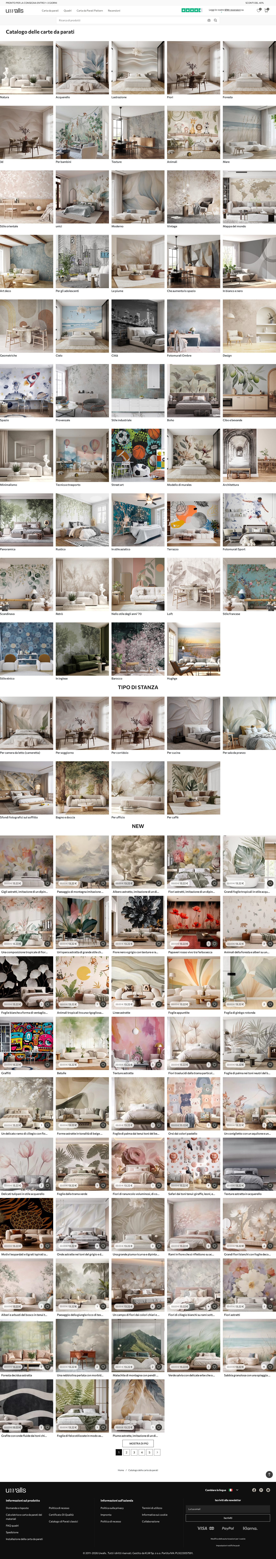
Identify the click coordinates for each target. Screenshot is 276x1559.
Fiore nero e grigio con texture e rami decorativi (136, 952)
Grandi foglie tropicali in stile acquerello (247, 891)
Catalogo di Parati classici (63, 1521)
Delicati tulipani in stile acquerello (22, 1194)
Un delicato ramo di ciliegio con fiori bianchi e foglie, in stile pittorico (24, 1133)
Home (121, 1470)
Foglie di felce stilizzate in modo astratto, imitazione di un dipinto (80, 1435)
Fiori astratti (232, 1314)
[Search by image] (209, 20)
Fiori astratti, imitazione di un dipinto (191, 891)
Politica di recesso (59, 1507)
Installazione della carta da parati (24, 1538)
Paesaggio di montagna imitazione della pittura (80, 891)
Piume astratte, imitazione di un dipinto (136, 1435)
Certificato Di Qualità (61, 1514)
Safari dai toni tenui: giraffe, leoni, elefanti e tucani (191, 1194)
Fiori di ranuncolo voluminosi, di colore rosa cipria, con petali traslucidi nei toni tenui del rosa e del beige (136, 1194)
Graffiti (6, 1073)
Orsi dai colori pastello (182, 1133)
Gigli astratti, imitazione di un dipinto (24, 891)
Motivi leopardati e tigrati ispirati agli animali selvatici (24, 1254)
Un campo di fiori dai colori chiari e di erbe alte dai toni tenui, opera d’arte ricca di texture (136, 1314)
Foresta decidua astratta (16, 1375)
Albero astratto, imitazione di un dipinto (136, 891)
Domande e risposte (17, 1507)
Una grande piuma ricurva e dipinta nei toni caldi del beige (136, 1254)
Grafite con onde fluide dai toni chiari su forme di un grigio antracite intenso (24, 1435)
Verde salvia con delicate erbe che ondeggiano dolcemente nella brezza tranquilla (191, 1375)
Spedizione (12, 1532)
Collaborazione (150, 1521)
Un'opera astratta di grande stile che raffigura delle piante (80, 952)
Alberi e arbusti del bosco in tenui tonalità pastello (24, 1314)
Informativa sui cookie (154, 1514)
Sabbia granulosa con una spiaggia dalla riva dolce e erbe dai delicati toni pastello (247, 1375)
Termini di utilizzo (152, 1507)
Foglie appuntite (178, 1012)
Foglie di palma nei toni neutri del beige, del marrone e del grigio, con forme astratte (247, 1073)
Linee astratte (121, 1012)
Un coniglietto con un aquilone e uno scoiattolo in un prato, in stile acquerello (247, 1133)
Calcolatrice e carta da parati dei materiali (24, 1516)
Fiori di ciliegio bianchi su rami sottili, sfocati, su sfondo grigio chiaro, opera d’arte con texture (191, 1314)
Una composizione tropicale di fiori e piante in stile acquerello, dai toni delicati (24, 952)
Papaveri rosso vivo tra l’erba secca (190, 952)
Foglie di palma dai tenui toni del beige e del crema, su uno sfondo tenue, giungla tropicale (136, 1133)
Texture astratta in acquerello (243, 1194)
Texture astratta (123, 1073)
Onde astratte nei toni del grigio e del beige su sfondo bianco (80, 1254)
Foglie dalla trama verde (72, 1194)
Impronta (106, 1514)
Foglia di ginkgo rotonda (239, 1012)
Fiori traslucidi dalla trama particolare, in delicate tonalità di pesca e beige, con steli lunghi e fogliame (191, 1073)
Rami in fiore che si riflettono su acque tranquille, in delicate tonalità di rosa (191, 1254)
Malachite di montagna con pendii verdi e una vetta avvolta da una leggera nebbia (136, 1375)
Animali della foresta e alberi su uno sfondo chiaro (247, 952)
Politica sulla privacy (112, 1507)
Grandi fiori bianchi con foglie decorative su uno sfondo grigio (247, 1254)
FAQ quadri (12, 1525)
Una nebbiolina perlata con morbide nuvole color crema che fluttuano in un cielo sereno (80, 1375)
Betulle (61, 1073)
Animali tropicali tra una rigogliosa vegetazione (80, 1012)
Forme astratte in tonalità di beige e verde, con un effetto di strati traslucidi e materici (80, 1133)
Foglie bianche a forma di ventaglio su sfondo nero (24, 1012)
